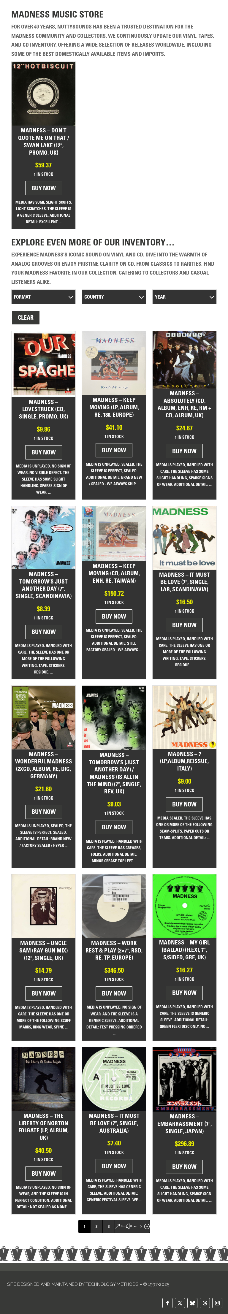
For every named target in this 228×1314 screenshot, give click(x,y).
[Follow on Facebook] (167, 1303)
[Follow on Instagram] (217, 1303)
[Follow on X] (180, 1303)
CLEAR (26, 317)
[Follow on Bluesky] (192, 1303)
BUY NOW (43, 188)
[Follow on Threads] (205, 1303)
